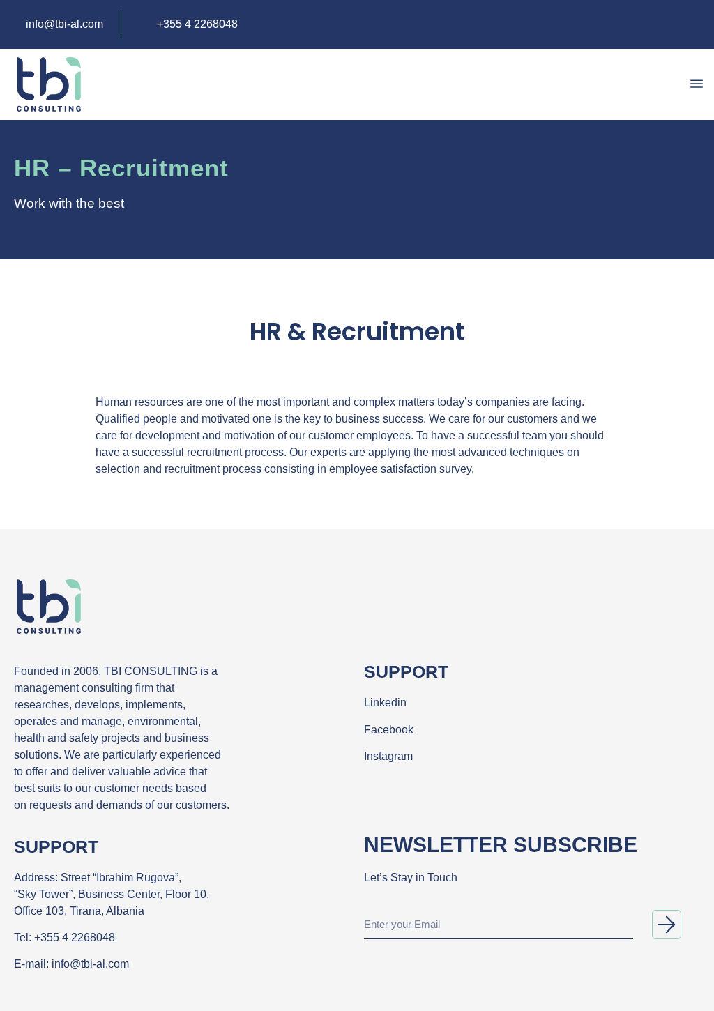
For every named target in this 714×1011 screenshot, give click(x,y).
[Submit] (666, 924)
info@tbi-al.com (90, 964)
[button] (695, 84)
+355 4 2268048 (74, 937)
